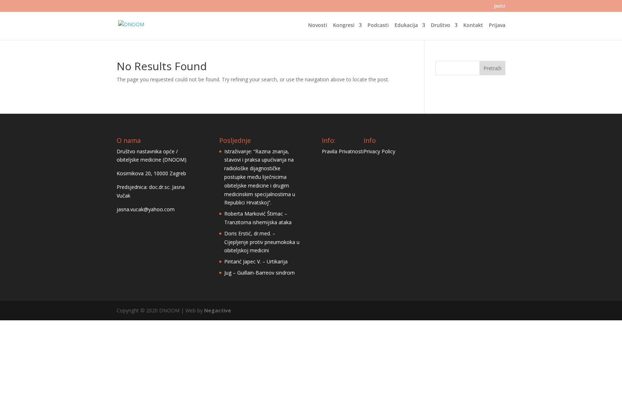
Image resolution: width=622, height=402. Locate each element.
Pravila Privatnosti (343, 151)
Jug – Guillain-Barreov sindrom (259, 272)
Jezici (499, 6)
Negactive (217, 310)
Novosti (317, 25)
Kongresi (344, 25)
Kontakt (473, 25)
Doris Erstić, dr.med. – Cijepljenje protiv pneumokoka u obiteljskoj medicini (261, 242)
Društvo (440, 25)
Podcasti (378, 25)
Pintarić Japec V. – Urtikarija (256, 261)
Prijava (497, 25)
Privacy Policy (379, 151)
